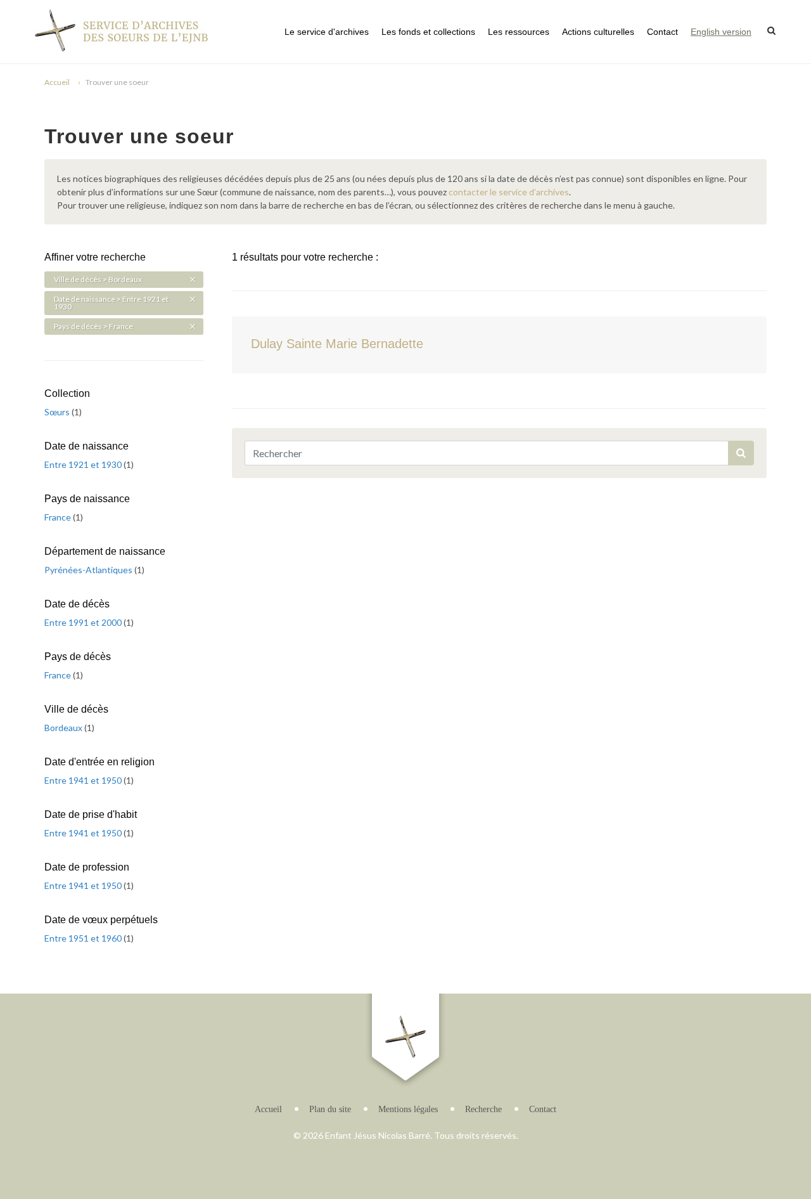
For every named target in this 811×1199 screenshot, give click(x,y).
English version (721, 32)
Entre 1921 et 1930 (84, 464)
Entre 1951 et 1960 (84, 938)
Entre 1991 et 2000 (84, 622)
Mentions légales (408, 1109)
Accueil (57, 82)
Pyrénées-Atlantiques (89, 569)
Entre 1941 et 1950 (84, 780)
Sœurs (58, 411)
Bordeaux (64, 727)
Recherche (483, 1109)
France (58, 517)
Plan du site (330, 1109)
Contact (662, 32)
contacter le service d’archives (509, 191)
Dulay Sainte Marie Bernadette (337, 344)
